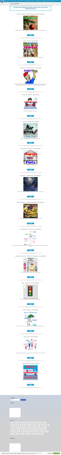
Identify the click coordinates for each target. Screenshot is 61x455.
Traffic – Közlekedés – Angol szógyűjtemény (30, 282)
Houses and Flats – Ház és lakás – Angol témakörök (30, 148)
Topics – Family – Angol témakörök (31, 336)
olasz (44, 429)
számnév (46, 431)
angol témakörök (21, 422)
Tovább (30, 35)
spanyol (27, 431)
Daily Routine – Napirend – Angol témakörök (30, 94)
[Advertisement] (5, 18)
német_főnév (12, 429)
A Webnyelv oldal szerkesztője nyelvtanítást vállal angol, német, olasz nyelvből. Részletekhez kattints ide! (30, 8)
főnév (40, 422)
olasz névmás (17, 431)
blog (26, 422)
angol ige (16, 422)
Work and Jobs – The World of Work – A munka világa (30, 67)
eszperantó (31, 422)
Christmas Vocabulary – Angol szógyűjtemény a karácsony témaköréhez (30, 14)
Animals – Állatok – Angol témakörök (30, 40)
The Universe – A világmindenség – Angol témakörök (30, 175)
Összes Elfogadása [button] (56, 453)
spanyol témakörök (33, 431)
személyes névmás (40, 431)
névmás (40, 429)
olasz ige (12, 431)
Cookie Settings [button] (50, 453)
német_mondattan (24, 429)
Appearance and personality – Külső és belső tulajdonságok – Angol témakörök (30, 256)
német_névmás (30, 429)
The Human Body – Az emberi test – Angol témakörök (30, 229)
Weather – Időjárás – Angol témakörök (30, 309)
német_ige (18, 429)
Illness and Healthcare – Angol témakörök (30, 363)
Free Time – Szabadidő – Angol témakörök (30, 121)
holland (44, 422)
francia (36, 422)
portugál (22, 431)
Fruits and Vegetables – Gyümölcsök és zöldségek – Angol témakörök (30, 202)
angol (11, 422)
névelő (35, 429)
